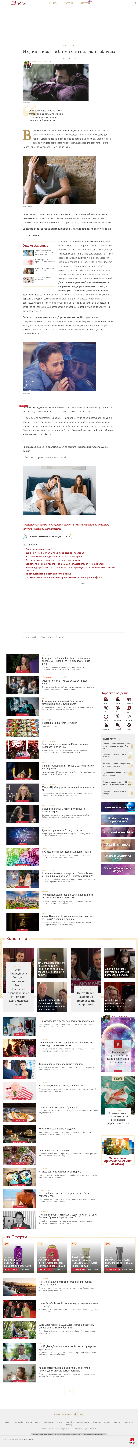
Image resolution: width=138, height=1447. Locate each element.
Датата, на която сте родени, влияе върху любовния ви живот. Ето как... (117, 746)
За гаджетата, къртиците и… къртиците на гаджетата (54, 560)
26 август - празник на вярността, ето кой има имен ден (116, 764)
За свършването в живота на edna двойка (48, 573)
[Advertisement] (54, 605)
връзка (26, 637)
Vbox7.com (59, 1422)
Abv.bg (7, 1422)
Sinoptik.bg (70, 1422)
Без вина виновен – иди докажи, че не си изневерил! (53, 556)
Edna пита (16, 938)
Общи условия (28, 1440)
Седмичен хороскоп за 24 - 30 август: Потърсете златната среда (117, 783)
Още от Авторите (35, 245)
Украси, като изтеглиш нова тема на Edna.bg (117, 1160)
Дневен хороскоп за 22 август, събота (115, 755)
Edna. (18, 3)
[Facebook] (75, 1414)
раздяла (60, 637)
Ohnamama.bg (18, 1422)
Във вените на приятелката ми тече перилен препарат (54, 552)
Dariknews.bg (48, 1422)
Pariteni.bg (117, 1422)
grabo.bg (45, 720)
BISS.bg (69, 1425)
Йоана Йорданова (120, 1016)
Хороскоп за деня (114, 693)
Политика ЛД (53, 1429)
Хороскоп (69, 3)
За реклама (65, 1429)
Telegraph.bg (96, 1422)
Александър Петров (41, 61)
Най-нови (53, 3)
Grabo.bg (107, 1422)
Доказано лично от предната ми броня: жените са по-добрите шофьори (63, 577)
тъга (51, 637)
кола (43, 637)
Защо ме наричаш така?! (38, 549)
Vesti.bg (29, 1422)
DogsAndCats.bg (83, 1422)
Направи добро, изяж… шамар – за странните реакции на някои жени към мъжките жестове (70, 569)
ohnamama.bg (59, 677)
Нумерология (85, 3)
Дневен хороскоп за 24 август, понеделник (115, 792)
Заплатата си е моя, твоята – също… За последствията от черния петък (64, 563)
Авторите (69, 45)
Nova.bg (37, 1422)
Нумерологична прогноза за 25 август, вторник (115, 774)
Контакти (93, 1429)
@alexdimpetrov (53, 529)
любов (35, 637)
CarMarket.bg (128, 1422)
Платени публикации (79, 1429)
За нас (43, 1429)
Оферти (19, 1237)
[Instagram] (81, 1414)
